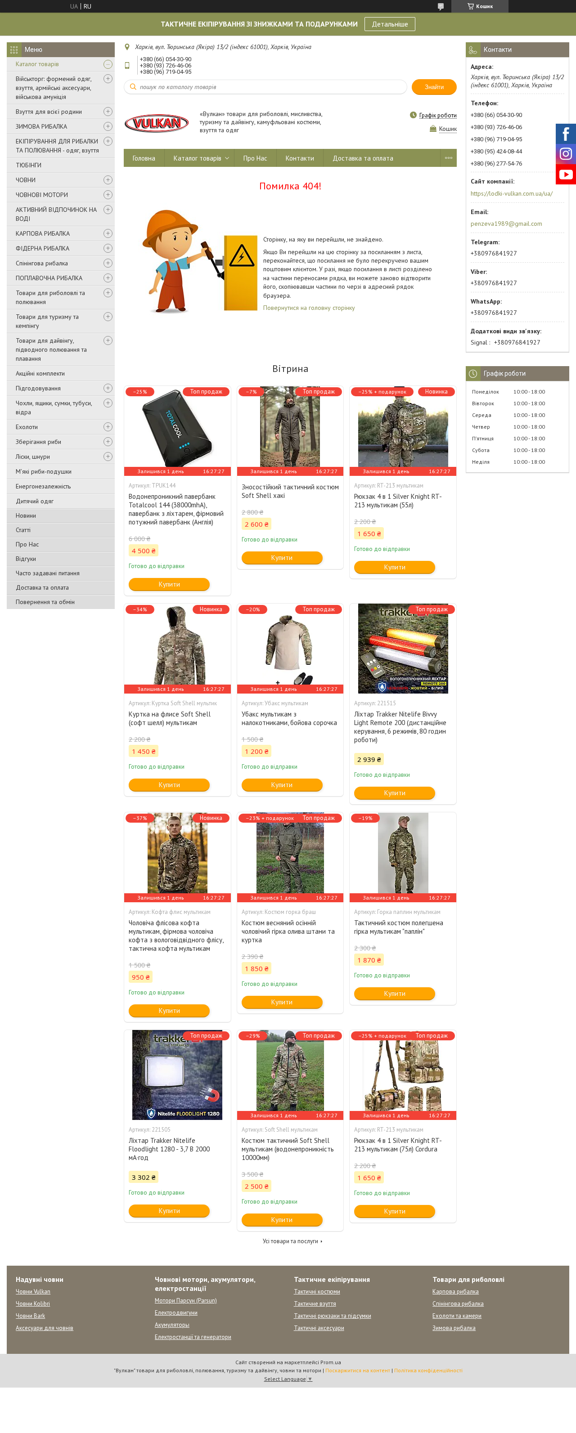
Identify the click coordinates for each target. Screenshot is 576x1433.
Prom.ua (330, 1362)
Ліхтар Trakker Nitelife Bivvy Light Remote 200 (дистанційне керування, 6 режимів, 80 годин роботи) (400, 727)
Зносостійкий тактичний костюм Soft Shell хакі (290, 491)
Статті (23, 530)
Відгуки (26, 559)
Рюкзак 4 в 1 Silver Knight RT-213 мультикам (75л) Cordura (398, 1144)
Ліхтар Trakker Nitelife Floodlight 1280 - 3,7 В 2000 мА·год (169, 1149)
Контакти (300, 158)
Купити (169, 584)
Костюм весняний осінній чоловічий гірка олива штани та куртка (288, 931)
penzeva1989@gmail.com (506, 223)
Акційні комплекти (40, 373)
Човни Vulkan (33, 1291)
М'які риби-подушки (44, 471)
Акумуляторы (172, 1325)
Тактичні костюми (317, 1291)
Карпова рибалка (455, 1291)
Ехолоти (27, 427)
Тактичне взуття (315, 1304)
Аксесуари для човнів (44, 1328)
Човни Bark (30, 1316)
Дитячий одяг (35, 501)
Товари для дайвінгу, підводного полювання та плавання (51, 349)
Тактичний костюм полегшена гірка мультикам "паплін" (398, 927)
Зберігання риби (38, 442)
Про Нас (27, 544)
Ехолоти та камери (457, 1316)
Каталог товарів (37, 64)
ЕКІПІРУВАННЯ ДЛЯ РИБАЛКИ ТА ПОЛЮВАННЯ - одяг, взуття (57, 145)
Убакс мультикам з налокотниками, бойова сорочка (289, 718)
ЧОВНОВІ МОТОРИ (42, 195)
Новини (26, 515)
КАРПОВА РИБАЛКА (43, 233)
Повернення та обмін (45, 602)
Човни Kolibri (33, 1304)
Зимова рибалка (454, 1328)
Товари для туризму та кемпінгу (47, 321)
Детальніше (390, 23)
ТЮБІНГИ (28, 165)
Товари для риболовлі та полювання (50, 297)
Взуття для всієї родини (49, 111)
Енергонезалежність (43, 486)
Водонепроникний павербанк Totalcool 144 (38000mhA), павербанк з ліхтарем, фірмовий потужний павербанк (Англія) (176, 509)
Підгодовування (38, 388)
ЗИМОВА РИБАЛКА (41, 126)
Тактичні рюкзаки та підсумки (332, 1316)
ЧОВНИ (26, 180)
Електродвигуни (176, 1313)
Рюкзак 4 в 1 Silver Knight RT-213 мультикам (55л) (398, 500)
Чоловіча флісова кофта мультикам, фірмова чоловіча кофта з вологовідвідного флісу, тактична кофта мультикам (176, 935)
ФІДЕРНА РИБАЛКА (42, 248)
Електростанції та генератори (193, 1337)
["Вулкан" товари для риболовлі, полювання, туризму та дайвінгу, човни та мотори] (157, 122)
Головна (144, 158)
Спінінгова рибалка (42, 263)
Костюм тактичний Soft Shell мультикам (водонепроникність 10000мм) (288, 1149)
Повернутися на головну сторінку (309, 308)
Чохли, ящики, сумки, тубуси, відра (54, 407)
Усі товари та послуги (290, 1241)
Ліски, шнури (33, 456)
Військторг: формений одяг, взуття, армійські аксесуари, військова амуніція (53, 88)
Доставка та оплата (42, 587)
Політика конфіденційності (428, 1370)
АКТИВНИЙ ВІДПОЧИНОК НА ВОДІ (56, 214)
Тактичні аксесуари (319, 1328)
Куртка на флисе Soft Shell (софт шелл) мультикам (170, 718)
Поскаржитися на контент (357, 1370)
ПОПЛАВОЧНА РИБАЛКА (49, 278)
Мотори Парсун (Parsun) (186, 1300)
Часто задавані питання (48, 573)
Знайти (434, 87)
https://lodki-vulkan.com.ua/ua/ (512, 193)
